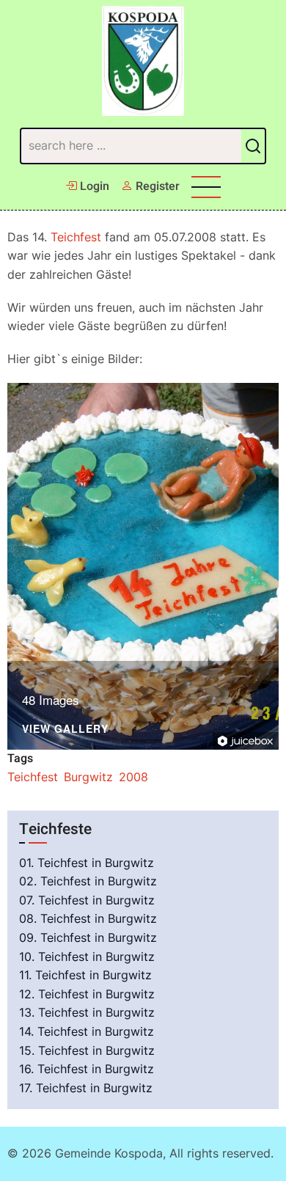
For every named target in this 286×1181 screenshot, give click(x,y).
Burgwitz (88, 776)
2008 (133, 776)
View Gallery (65, 729)
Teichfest (76, 237)
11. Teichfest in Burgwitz (85, 975)
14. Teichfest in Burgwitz (86, 1031)
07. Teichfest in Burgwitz (87, 900)
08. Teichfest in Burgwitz (88, 918)
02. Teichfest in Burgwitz (88, 881)
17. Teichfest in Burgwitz (86, 1088)
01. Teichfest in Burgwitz (86, 862)
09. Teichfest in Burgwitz (88, 937)
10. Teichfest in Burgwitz (87, 956)
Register (156, 186)
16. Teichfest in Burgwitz (86, 1068)
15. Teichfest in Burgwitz (87, 1050)
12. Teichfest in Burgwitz (87, 994)
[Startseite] (143, 61)
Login (93, 186)
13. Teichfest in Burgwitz (87, 1012)
